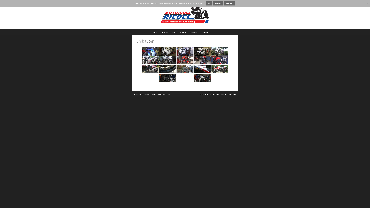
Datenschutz (194, 32)
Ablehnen (218, 3)
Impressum (205, 32)
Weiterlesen (229, 3)
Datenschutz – (206, 94)
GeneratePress (164, 94)
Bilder (174, 32)
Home (155, 32)
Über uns (183, 32)
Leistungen (164, 32)
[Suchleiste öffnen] (216, 32)
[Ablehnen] (368, 3)
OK (209, 3)
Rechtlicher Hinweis (219, 94)
